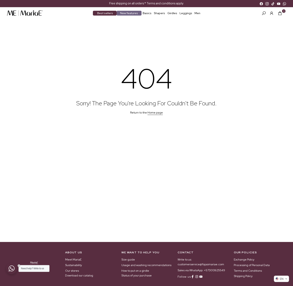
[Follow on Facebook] (192, 276)
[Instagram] (267, 3)
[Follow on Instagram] (196, 276)
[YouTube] (278, 3)
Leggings (186, 13)
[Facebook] (261, 3)
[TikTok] (272, 3)
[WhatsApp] (284, 3)
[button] (281, 279)
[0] (280, 13)
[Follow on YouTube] (201, 276)
